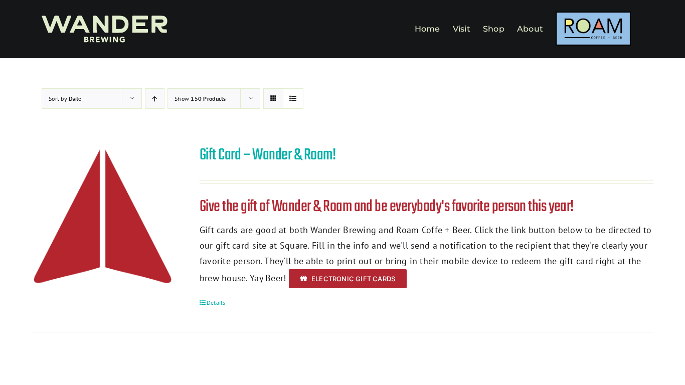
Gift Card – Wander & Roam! (267, 155)
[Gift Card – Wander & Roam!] (103, 216)
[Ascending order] (154, 98)
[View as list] (293, 98)
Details (216, 302)
